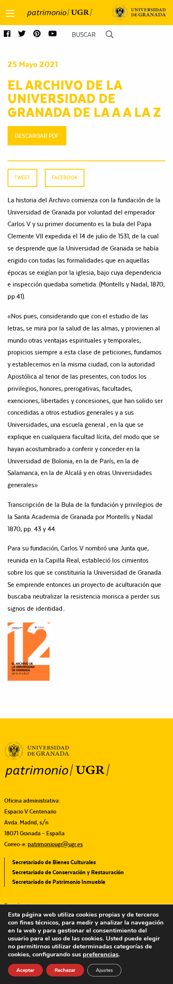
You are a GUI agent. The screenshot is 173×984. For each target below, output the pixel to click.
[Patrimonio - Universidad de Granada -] (59, 12)
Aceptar (25, 970)
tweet (22, 177)
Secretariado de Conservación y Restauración (68, 872)
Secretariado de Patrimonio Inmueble (58, 881)
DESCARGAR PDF (37, 135)
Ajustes (104, 970)
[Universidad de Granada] (139, 12)
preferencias (100, 954)
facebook (64, 177)
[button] (7, 34)
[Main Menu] (10, 13)
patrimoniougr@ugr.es (55, 844)
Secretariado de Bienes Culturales (54, 862)
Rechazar (65, 970)
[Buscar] (109, 34)
